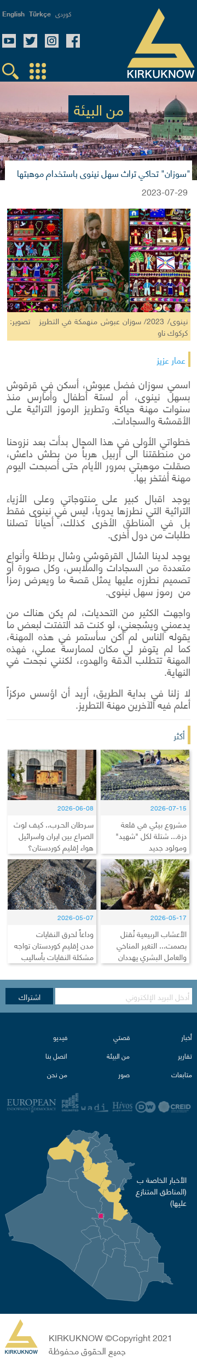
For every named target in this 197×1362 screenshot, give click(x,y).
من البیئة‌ (118, 1055)
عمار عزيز (171, 359)
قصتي (121, 1037)
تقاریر (185, 1055)
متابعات (181, 1074)
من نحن (57, 1074)
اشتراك (29, 996)
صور (124, 1074)
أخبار (186, 1037)
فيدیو (60, 1037)
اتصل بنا (56, 1055)
